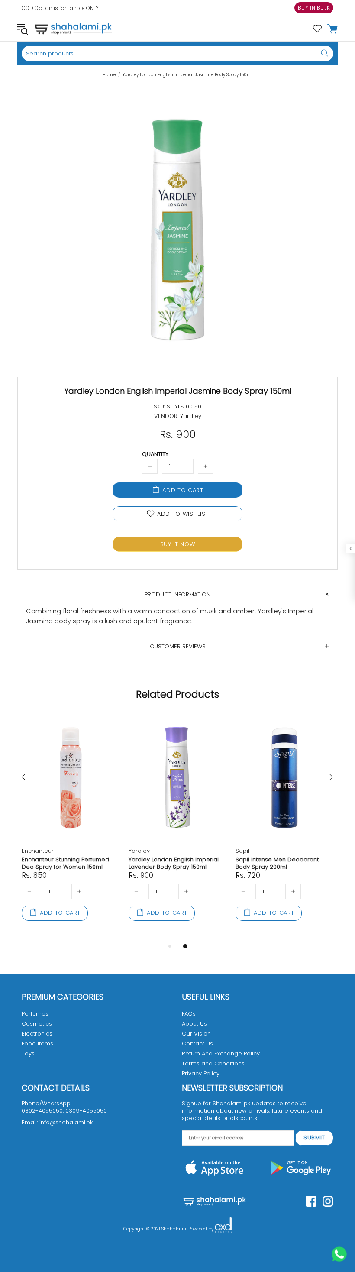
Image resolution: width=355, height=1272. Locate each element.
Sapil (242, 850)
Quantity (155, 454)
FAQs (189, 1014)
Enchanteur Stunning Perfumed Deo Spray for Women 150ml (65, 863)
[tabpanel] (70, 828)
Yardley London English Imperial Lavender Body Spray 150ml (174, 863)
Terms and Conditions (213, 1063)
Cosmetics (37, 1024)
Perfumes (35, 1014)
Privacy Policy (200, 1073)
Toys (28, 1053)
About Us (194, 1024)
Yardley (139, 850)
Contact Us (197, 1043)
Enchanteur (38, 850)
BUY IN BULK (314, 7)
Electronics (37, 1033)
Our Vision (196, 1033)
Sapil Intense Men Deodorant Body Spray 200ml (277, 863)
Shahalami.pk (73, 28)
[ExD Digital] (223, 1229)
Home (109, 75)
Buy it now (177, 544)
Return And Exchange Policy (221, 1053)
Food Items (37, 1043)
